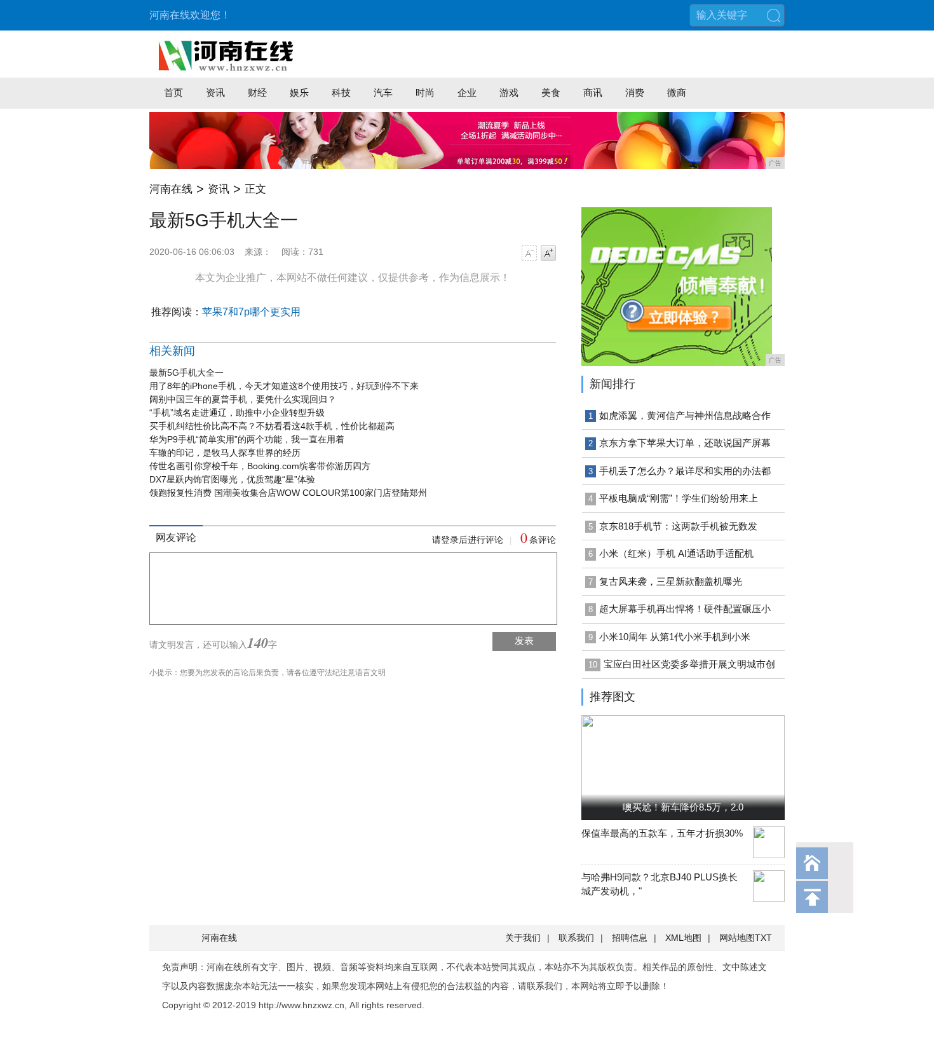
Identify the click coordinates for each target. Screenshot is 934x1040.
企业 (467, 92)
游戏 (508, 92)
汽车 (383, 92)
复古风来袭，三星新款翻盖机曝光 (670, 581)
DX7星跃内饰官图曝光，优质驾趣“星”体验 (232, 479)
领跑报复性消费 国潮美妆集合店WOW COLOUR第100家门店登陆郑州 (288, 493)
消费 (634, 92)
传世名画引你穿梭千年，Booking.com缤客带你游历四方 (259, 466)
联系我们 (576, 938)
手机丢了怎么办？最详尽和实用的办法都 (685, 470)
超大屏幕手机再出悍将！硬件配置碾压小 (685, 608)
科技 (341, 92)
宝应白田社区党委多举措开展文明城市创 (689, 664)
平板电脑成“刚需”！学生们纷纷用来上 (678, 498)
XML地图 (683, 938)
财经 (257, 92)
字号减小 (529, 253)
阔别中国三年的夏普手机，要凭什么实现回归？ (242, 399)
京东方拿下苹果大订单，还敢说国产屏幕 (685, 442)
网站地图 (737, 938)
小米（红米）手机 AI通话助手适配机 (676, 553)
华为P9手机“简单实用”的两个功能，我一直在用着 (246, 439)
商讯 (592, 92)
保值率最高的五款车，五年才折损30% (662, 833)
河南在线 (171, 189)
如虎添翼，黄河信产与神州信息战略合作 (685, 415)
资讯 (215, 92)
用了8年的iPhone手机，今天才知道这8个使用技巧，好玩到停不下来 (284, 386)
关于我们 (523, 938)
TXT (763, 938)
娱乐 (299, 92)
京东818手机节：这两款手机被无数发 (678, 526)
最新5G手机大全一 (186, 372)
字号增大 (548, 253)
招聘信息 (629, 938)
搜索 (773, 15)
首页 (173, 92)
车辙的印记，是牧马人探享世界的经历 (225, 453)
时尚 (425, 92)
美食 (550, 92)
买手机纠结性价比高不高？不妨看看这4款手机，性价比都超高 (272, 426)
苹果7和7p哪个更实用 (251, 311)
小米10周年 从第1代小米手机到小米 (674, 636)
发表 (524, 640)
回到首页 (812, 863)
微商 (676, 92)
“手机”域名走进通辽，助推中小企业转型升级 (237, 412)
